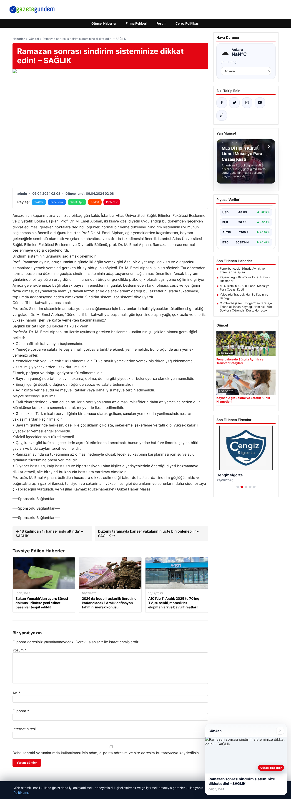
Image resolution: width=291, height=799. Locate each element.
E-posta (21, 711)
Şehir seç (229, 62)
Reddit (95, 202)
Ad (16, 693)
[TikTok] (221, 115)
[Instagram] (247, 102)
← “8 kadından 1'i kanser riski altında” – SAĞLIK (49, 533)
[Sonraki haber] (268, 147)
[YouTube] (260, 102)
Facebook (56, 202)
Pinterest (112, 202)
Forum (161, 23)
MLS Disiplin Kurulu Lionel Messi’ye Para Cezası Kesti (244, 287)
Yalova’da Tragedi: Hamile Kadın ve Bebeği (244, 296)
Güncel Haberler (104, 23)
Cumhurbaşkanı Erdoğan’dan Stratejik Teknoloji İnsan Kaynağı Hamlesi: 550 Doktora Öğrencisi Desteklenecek (246, 306)
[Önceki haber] (258, 147)
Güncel (34, 39)
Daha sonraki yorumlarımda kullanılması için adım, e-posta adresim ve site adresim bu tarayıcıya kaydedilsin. (106, 752)
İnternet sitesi (24, 729)
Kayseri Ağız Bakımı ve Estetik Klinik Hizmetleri (245, 279)
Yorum (20, 650)
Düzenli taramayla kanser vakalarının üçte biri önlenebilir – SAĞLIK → (148, 533)
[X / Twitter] (234, 102)
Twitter (38, 202)
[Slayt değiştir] (237, 487)
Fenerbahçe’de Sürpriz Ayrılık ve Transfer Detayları (242, 270)
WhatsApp (76, 202)
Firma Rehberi (136, 23)
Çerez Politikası (188, 23)
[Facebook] (221, 102)
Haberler (19, 39)
